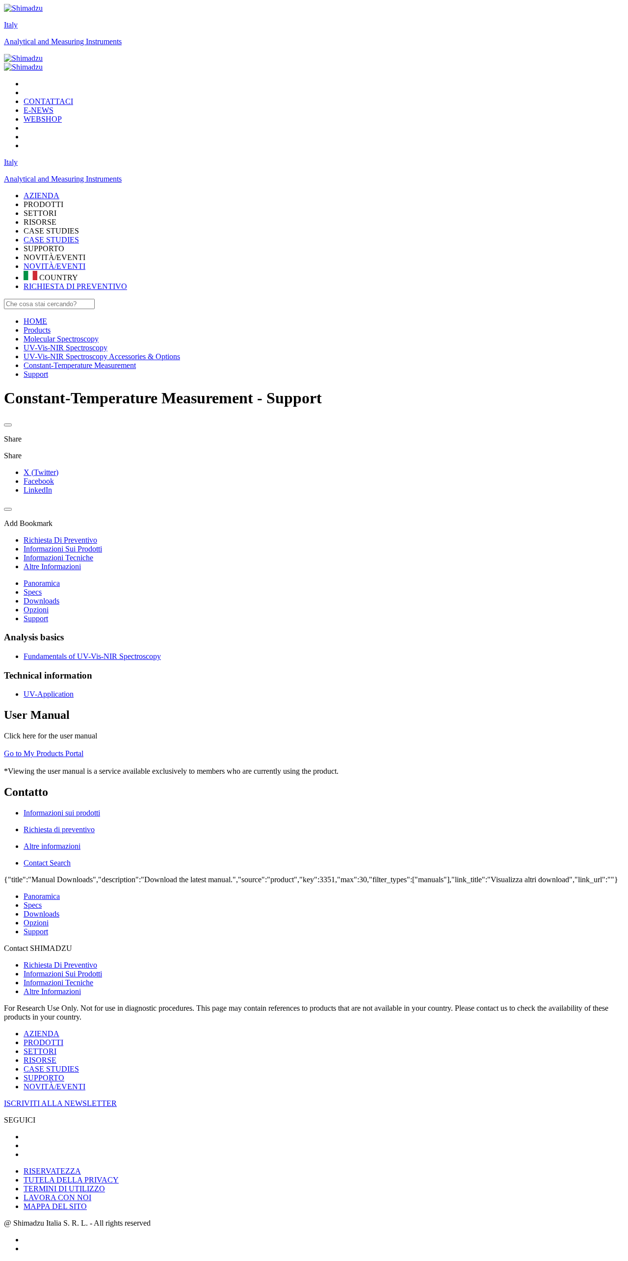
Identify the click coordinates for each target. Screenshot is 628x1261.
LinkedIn (38, 490)
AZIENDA (41, 1033)
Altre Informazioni (52, 991)
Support (36, 618)
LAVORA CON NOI (57, 1197)
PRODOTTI (43, 1042)
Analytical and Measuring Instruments (63, 41)
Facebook (39, 481)
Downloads (41, 601)
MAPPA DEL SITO (55, 1206)
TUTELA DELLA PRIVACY (71, 1180)
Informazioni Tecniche (58, 982)
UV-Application (49, 694)
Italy (11, 25)
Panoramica (42, 583)
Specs (33, 592)
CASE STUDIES (51, 240)
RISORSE (40, 1060)
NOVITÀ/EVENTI (54, 266)
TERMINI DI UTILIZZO (64, 1188)
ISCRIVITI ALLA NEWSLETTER (60, 1103)
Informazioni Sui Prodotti (63, 974)
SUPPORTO (44, 1078)
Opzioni (36, 609)
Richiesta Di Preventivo (60, 965)
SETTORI (40, 1051)
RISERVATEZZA (52, 1171)
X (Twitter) (41, 472)
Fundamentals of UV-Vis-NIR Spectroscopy (92, 656)
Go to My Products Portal (43, 753)
